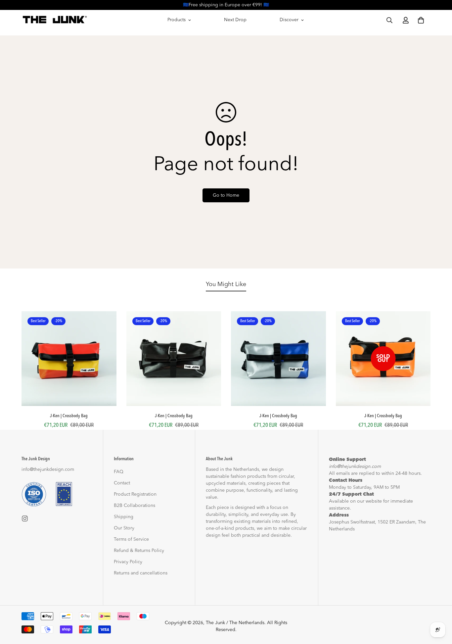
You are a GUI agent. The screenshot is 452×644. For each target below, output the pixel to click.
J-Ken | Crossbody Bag (69, 416)
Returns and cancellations (140, 573)
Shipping (123, 517)
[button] (421, 20)
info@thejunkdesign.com (48, 469)
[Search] (389, 20)
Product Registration (135, 494)
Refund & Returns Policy (139, 550)
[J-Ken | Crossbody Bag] (69, 358)
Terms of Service (131, 539)
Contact (122, 483)
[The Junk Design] (55, 20)
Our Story (124, 528)
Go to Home (226, 195)
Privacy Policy (128, 562)
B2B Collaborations (134, 505)
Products (176, 20)
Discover (289, 20)
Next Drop (235, 20)
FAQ (118, 472)
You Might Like (226, 284)
